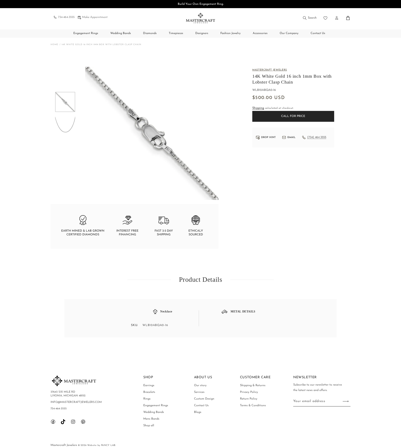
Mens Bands (151, 418)
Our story (200, 385)
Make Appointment (95, 17)
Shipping (258, 108)
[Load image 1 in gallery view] (65, 102)
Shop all (148, 425)
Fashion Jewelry (230, 33)
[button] (309, 17)
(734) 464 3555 (316, 137)
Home (54, 44)
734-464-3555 (66, 17)
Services (199, 392)
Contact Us (201, 405)
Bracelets (149, 392)
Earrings (148, 385)
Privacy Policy (249, 392)
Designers (201, 33)
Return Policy (248, 398)
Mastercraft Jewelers (64, 445)
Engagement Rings (85, 33)
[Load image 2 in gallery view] (65, 124)
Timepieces (176, 33)
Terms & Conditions (253, 405)
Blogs (197, 412)
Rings (147, 398)
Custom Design (204, 398)
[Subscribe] (345, 401)
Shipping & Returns (252, 385)
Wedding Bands (120, 33)
